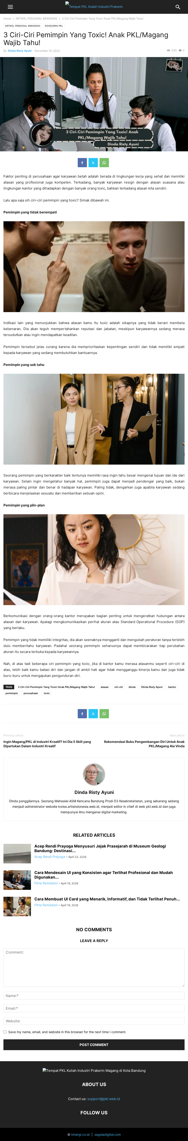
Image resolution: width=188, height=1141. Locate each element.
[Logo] (94, 1070)
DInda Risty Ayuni (152, 687)
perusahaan (31, 693)
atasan (105, 687)
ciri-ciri (118, 687)
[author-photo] (94, 786)
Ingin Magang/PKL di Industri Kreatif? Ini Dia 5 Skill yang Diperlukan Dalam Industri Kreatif (47, 744)
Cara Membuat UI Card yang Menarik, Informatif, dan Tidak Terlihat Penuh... (107, 899)
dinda (132, 687)
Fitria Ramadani (46, 883)
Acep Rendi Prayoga (49, 857)
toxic (47, 693)
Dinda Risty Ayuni (19, 50)
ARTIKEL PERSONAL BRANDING (36, 18)
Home (7, 18)
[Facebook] (82, 162)
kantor (172, 687)
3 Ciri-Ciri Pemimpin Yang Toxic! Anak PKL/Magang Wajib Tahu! (56, 687)
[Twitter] (93, 162)
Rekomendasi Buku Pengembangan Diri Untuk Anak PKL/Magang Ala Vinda (144, 744)
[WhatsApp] (104, 162)
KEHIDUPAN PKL (54, 25)
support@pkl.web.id (103, 1099)
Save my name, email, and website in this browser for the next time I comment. (67, 1032)
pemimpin (12, 693)
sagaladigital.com (107, 1134)
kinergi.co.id (80, 1134)
